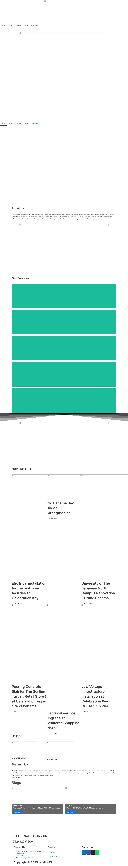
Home (3, 25)
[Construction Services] (64, 400)
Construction (53, 856)
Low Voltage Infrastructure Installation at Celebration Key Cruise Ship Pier (94, 696)
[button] (13, 774)
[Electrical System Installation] (64, 296)
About (11, 25)
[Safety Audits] (64, 374)
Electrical (52, 852)
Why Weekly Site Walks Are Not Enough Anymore (84, 808)
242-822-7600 (23, 841)
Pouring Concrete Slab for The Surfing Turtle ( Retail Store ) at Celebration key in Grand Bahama (29, 696)
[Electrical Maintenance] (64, 348)
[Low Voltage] (64, 322)
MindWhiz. (49, 862)
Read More (17, 812)
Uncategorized (17, 805)
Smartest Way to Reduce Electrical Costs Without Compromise (36, 808)
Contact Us (34, 25)
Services (18, 25)
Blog (26, 25)
